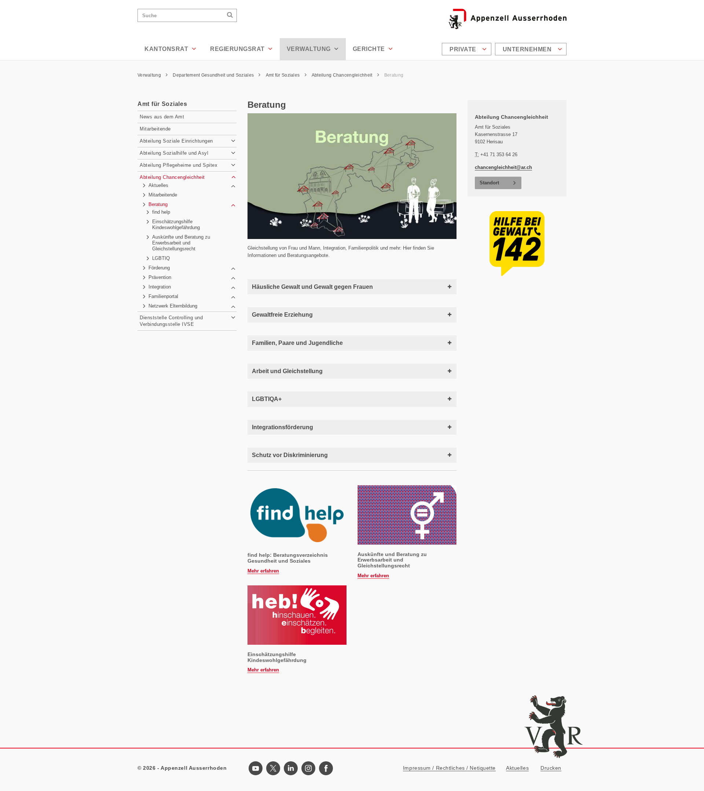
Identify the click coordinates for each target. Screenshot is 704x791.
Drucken (550, 768)
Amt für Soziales (283, 75)
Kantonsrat (167, 49)
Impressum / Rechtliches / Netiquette (449, 768)
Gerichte (370, 49)
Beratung (393, 75)
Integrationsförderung (282, 427)
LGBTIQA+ (267, 399)
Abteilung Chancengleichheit (343, 75)
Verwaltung (310, 49)
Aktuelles (517, 768)
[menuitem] (467, 49)
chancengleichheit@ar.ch (503, 167)
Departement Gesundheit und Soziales (214, 75)
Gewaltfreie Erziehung (282, 315)
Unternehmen (528, 49)
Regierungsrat (238, 49)
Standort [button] (489, 182)
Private (464, 49)
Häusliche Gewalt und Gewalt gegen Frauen (312, 287)
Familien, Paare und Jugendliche (297, 343)
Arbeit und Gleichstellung (287, 371)
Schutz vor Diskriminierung (290, 455)
